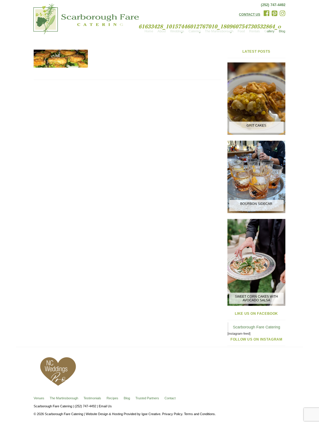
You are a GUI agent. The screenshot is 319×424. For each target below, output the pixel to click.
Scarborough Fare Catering (256, 327)
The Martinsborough (64, 398)
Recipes (112, 398)
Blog (282, 31)
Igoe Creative (150, 414)
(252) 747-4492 (273, 5)
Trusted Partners (147, 398)
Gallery (269, 31)
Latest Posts (256, 51)
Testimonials (92, 398)
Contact (170, 398)
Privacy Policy (172, 414)
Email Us (105, 406)
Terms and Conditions (199, 414)
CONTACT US (249, 14)
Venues (39, 398)
